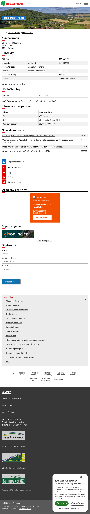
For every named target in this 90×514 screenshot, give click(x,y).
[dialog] (70, 493)
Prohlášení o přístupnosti (12, 503)
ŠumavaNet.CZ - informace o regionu (16, 490)
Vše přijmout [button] (61, 503)
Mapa (10, 172)
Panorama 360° (14, 167)
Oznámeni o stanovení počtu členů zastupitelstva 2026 (26, 151)
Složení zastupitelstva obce (13, 84)
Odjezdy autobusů (16, 161)
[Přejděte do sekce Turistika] (14, 374)
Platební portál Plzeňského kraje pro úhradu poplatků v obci (28, 135)
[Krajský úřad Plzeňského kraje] (13, 439)
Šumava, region (14, 182)
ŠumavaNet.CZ (25, 509)
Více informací (66, 499)
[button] (70, 508)
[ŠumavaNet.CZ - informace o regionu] (13, 483)
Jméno (4, 250)
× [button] (84, 477)
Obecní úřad (8, 297)
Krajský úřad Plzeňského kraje (13, 446)
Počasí (10, 177)
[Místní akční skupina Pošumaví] (13, 461)
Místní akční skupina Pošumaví (14, 468)
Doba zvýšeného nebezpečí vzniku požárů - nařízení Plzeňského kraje (32, 147)
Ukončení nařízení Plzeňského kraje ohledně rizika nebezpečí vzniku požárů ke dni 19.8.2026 (38, 141)
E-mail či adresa (9, 258)
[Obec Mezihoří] (14, 3)
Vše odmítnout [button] (77, 503)
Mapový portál (45, 240)
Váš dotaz (6, 265)
